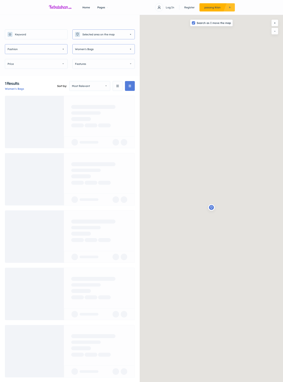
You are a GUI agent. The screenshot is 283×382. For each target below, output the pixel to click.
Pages (101, 7)
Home (86, 7)
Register (189, 7)
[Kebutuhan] (60, 7)
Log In (170, 7)
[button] (211, 204)
